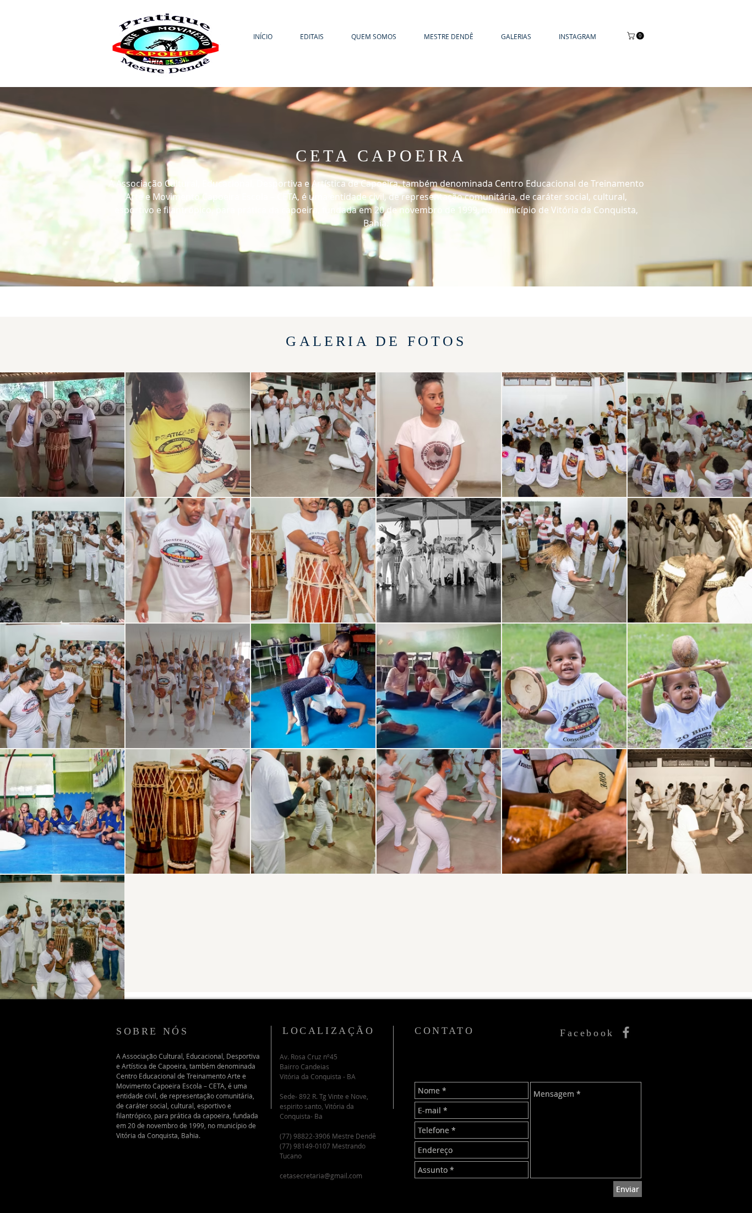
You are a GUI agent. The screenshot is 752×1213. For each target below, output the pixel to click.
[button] (516, 36)
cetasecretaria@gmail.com (321, 1175)
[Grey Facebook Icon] (626, 1032)
